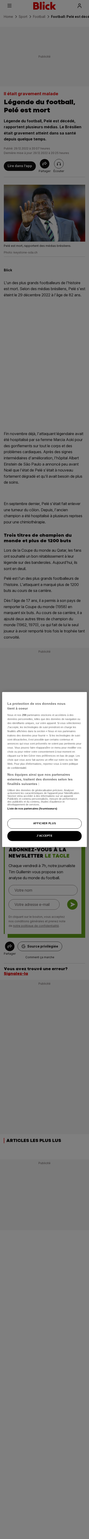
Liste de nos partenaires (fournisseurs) (32, 808)
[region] (44, 769)
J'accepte (44, 835)
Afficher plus (44, 823)
